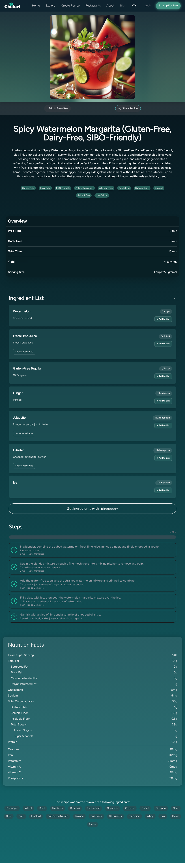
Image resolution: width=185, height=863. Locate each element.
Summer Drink (142, 188)
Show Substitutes (24, 352)
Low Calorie (101, 195)
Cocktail (159, 188)
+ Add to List (163, 319)
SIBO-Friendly (63, 188)
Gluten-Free (28, 188)
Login (148, 5)
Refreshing (124, 188)
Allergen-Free (106, 188)
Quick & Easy (84, 195)
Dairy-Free (45, 188)
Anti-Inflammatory (84, 188)
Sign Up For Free (168, 5)
